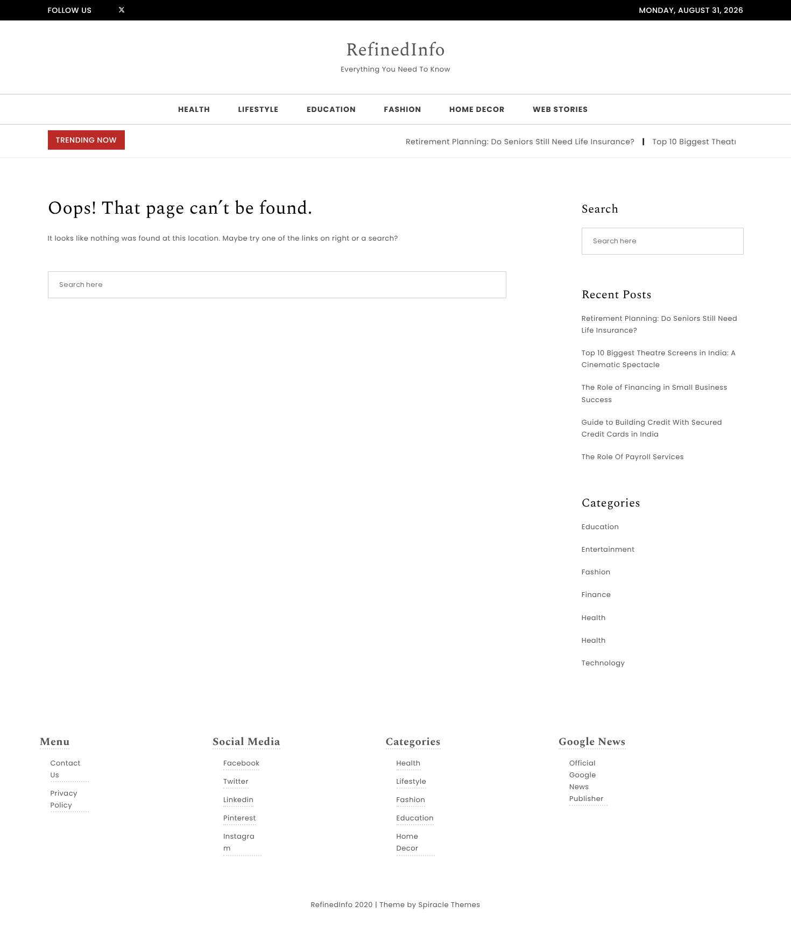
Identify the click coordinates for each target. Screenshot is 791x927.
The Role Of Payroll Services (633, 457)
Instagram (239, 842)
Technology (603, 663)
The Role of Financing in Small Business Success (655, 393)
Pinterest (239, 818)
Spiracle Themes (450, 905)
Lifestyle (258, 109)
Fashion (402, 109)
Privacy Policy (64, 799)
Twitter (236, 781)
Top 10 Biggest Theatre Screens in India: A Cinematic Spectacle (659, 359)
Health (194, 109)
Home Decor (477, 109)
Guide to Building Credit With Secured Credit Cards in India (652, 428)
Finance (596, 594)
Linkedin (238, 800)
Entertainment (608, 549)
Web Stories (560, 109)
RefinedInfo (396, 51)
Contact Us (66, 769)
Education (331, 109)
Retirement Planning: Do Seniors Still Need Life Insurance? (513, 141)
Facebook (241, 763)
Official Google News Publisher (586, 781)
